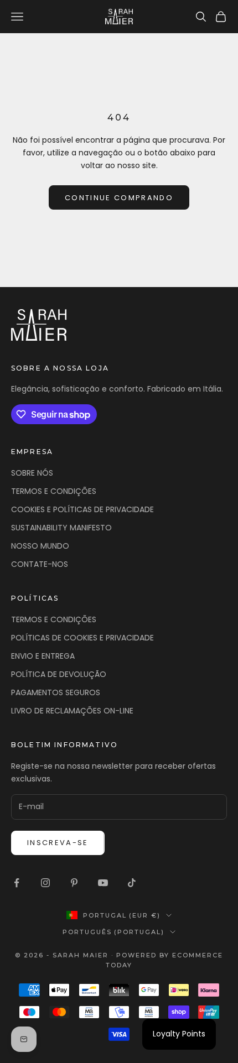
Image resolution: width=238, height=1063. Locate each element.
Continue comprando (119, 197)
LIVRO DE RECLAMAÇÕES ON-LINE (72, 710)
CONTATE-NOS (39, 564)
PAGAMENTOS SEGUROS (55, 692)
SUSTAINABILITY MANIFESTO (61, 527)
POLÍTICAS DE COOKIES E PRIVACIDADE (82, 637)
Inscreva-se (58, 842)
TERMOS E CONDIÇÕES (53, 491)
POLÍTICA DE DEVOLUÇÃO (58, 674)
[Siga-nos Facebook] (16, 882)
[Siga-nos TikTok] (131, 882)
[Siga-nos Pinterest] (74, 882)
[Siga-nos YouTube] (102, 882)
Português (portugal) (114, 932)
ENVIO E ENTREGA (43, 655)
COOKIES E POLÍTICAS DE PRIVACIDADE (82, 509)
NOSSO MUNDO (40, 545)
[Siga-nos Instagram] (45, 882)
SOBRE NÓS (32, 472)
